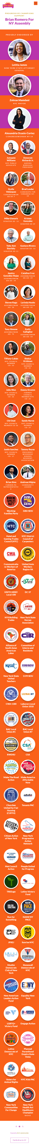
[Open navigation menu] (35, 3)
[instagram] (19, 1126)
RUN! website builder (23, 1133)
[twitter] (22, 1126)
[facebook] (16, 1126)
